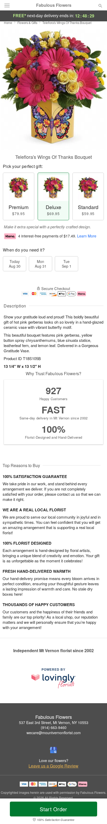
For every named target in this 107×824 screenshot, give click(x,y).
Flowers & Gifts (27, 22)
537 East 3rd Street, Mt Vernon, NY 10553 (53, 722)
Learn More (86, 235)
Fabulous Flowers (53, 5)
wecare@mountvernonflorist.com (53, 732)
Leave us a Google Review (53, 766)
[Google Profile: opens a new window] (53, 750)
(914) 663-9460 (53, 727)
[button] (96, 812)
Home (8, 22)
